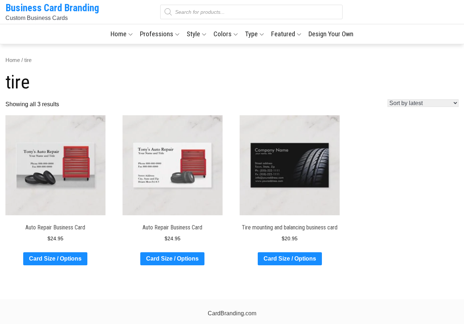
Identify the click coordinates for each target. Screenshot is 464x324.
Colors (223, 34)
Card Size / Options (55, 259)
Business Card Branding (52, 8)
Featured (283, 34)
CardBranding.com (232, 313)
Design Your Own (330, 34)
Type (251, 34)
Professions (156, 34)
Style (193, 34)
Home (119, 34)
